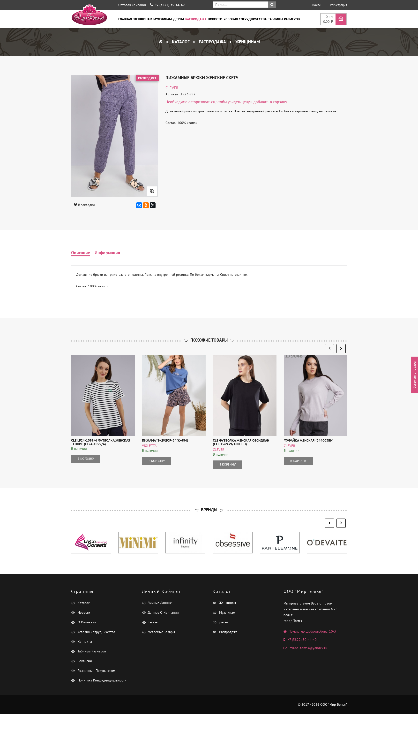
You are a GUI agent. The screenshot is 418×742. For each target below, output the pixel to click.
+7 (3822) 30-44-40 (302, 639)
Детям (178, 19)
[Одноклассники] (146, 205)
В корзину (86, 459)
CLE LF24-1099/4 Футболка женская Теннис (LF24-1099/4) (100, 442)
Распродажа (195, 19)
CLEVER (172, 87)
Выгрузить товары (414, 374)
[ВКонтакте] (139, 205)
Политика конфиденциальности (102, 680)
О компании (86, 622)
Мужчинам (162, 19)
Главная (125, 19)
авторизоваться (201, 101)
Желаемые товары (161, 632)
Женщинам (142, 19)
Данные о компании (163, 612)
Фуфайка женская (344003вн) (309, 440)
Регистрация (338, 5)
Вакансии (84, 661)
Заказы (153, 622)
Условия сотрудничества (245, 19)
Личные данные (160, 603)
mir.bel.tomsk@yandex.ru (308, 648)
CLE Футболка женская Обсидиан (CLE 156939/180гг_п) (241, 442)
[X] (153, 205)
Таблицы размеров (284, 19)
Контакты (84, 641)
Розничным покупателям (96, 670)
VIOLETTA (149, 446)
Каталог (180, 42)
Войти (316, 5)
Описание (80, 252)
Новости (215, 19)
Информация (107, 252)
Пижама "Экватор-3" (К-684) (165, 440)
